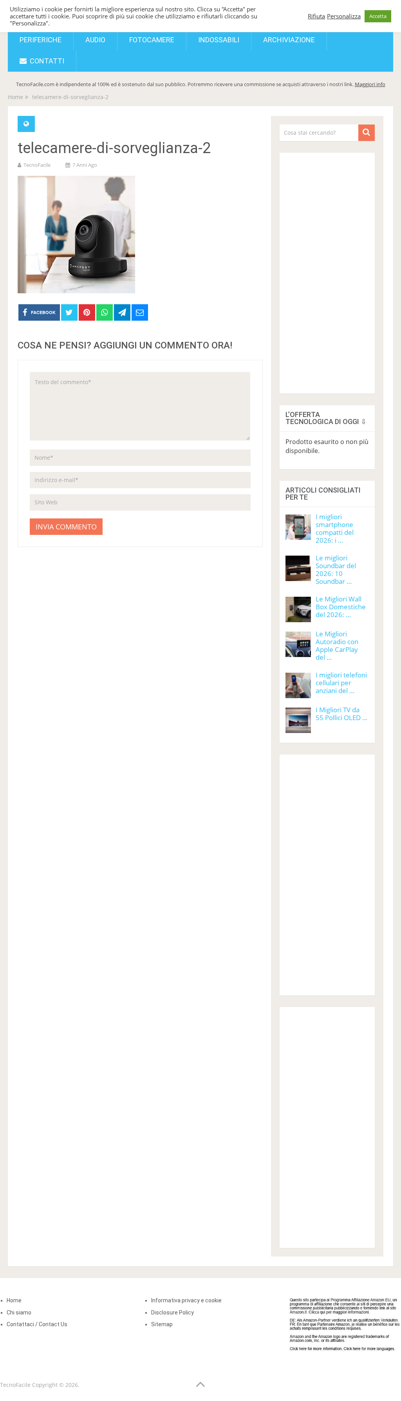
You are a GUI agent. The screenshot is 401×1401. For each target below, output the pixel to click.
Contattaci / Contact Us (37, 1324)
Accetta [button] (378, 16)
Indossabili (218, 40)
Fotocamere (151, 40)
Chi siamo (19, 1312)
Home (14, 1300)
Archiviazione (289, 40)
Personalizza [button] (344, 16)
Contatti (46, 61)
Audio (95, 40)
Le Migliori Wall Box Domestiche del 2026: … (341, 606)
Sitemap (162, 1324)
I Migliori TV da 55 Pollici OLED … (341, 713)
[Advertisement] (326, 270)
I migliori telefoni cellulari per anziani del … (341, 682)
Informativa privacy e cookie (186, 1300)
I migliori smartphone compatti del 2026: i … (335, 528)
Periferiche (40, 40)
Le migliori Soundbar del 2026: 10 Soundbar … (336, 569)
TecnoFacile (37, 164)
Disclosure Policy (172, 1312)
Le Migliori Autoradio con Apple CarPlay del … (337, 645)
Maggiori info (370, 84)
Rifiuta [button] (316, 16)
